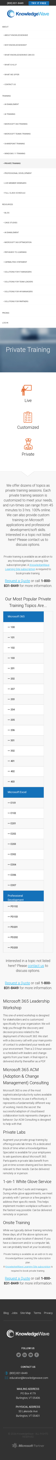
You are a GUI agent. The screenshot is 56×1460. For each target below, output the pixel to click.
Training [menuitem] (6, 96)
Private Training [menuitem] (12, 163)
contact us (36, 966)
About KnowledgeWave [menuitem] (16, 35)
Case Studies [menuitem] (10, 222)
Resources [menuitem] (7, 204)
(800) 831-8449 (15, 3)
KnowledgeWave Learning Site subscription (27, 1266)
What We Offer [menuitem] (11, 74)
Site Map (25, 1312)
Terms (37, 1312)
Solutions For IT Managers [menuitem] (18, 272)
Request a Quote (17, 581)
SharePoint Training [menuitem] (14, 144)
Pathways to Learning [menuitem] (15, 252)
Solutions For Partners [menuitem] (16, 301)
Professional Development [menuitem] (18, 173)
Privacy (48, 1312)
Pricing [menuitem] (5, 313)
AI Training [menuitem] (9, 114)
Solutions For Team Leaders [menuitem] (18, 282)
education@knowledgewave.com (29, 1377)
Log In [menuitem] (5, 323)
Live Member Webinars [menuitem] (15, 183)
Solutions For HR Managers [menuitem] (18, 291)
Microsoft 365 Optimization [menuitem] (18, 242)
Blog (6, 1312)
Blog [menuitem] (6, 213)
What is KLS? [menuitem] (10, 65)
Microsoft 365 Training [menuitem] (15, 124)
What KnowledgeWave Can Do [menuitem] (19, 55)
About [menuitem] (5, 27)
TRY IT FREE (38, 3)
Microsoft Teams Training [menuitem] (17, 134)
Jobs (14, 1312)
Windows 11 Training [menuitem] (14, 153)
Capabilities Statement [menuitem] (15, 262)
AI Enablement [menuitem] (11, 104)
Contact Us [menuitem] (10, 84)
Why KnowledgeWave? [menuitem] (15, 45)
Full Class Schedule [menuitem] (14, 193)
